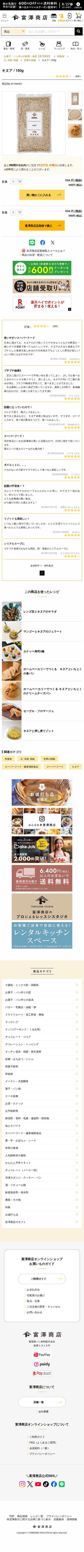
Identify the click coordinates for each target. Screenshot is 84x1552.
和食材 (60, 56)
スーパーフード (55, 766)
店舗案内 (59, 1519)
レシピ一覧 (36, 1516)
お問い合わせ (34, 1312)
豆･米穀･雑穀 (11, 60)
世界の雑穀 (30, 60)
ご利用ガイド (37, 1437)
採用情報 (72, 1519)
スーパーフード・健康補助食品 (21, 766)
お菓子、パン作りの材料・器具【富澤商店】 (27, 56)
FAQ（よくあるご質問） (43, 1442)
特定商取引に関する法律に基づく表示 (29, 1519)
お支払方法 (33, 1289)
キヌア (75, 766)
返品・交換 (33, 1301)
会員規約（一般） (39, 1448)
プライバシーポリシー (42, 1453)
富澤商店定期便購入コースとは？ (43, 250)
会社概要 (43, 1411)
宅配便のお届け (36, 1295)
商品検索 (22, 1516)
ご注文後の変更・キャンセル (43, 1306)
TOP (11, 1516)
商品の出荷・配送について (37, 255)
